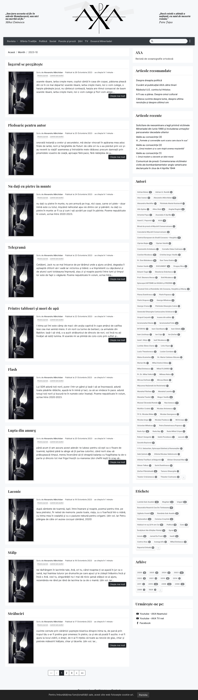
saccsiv (182, 437)
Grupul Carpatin (145, 317)
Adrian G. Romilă (163, 192)
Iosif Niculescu (161, 340)
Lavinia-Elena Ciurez (147, 346)
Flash (12, 369)
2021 (152, 578)
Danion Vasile (144, 266)
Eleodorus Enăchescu (165, 272)
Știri (80, 41)
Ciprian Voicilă (163, 243)
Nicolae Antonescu (166, 408)
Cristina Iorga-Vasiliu (170, 255)
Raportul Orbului (145, 547)
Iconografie (160, 542)
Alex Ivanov (143, 198)
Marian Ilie (142, 363)
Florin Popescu (166, 294)
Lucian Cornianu (168, 351)
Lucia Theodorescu (146, 351)
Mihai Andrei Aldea (161, 363)
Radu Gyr (142, 431)
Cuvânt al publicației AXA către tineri (156, 85)
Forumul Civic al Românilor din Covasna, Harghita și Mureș (163, 289)
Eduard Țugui (144, 272)
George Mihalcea (165, 300)
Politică (43, 41)
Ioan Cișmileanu (159, 329)
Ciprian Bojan (144, 243)
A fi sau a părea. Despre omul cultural (156, 94)
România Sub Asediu (167, 513)
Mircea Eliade (163, 380)
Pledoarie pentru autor (27, 125)
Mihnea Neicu (166, 374)
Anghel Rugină (176, 209)
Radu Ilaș (158, 431)
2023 (178, 573)
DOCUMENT (162, 266)
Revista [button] (11, 41)
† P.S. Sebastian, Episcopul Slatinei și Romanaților (159, 448)
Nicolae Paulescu (163, 420)
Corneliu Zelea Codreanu (173, 249)
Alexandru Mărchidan (53, 72)
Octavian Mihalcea (146, 426)
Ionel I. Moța (143, 340)
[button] (76, 673)
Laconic (14, 491)
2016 (165, 578)
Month (21, 52)
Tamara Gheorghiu (169, 471)
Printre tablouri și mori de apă (33, 308)
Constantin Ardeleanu (147, 249)
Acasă (11, 52)
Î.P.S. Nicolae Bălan (146, 414)
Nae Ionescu (171, 403)
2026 (141, 573)
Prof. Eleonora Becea (147, 277)
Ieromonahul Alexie (146, 323)
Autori (141, 181)
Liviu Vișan (166, 346)
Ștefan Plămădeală (146, 471)
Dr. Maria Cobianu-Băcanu (169, 357)
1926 (152, 590)
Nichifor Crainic (145, 408)
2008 (179, 584)
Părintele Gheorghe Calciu (167, 306)
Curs (183, 525)
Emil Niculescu (168, 277)
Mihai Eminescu (144, 369)
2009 (166, 584)
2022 (141, 578)
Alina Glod (158, 209)
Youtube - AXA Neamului (153, 613)
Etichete (142, 491)
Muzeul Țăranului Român (148, 403)
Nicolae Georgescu (169, 414)
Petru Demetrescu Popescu (172, 426)
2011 (140, 584)
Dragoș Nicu (180, 266)
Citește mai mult (117, 96)
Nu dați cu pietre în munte (29, 186)
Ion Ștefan (173, 334)
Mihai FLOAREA (164, 369)
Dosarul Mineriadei (101, 41)
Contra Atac (143, 542)
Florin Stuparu (144, 300)
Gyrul (172, 530)
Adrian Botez (144, 192)
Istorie (141, 536)
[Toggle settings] (190, 41)
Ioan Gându (177, 329)
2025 (154, 573)
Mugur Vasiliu (164, 397)
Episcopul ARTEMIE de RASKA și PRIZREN (156, 283)
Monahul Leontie (166, 391)
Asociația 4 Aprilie (165, 215)
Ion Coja (159, 334)
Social (52, 41)
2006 (140, 590)
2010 (152, 584)
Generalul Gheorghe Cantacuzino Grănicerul (156, 312)
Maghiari (167, 502)
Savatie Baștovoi (145, 442)
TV (86, 41)
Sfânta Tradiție (28, 41)
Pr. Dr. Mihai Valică (146, 374)
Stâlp (12, 552)
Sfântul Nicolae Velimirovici (166, 454)
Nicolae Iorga (144, 420)
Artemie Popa (144, 215)
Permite (143, 694)
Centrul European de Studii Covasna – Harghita (158, 237)
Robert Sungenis (145, 437)
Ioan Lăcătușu (144, 334)
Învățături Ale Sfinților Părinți (150, 530)
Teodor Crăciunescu (146, 477)
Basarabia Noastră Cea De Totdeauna (154, 507)
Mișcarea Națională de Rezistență (152, 386)
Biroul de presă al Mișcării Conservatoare (155, 226)
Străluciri (16, 613)
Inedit (174, 536)
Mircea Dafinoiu (145, 380)
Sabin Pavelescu (166, 437)
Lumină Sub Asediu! (147, 502)
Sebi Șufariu (143, 454)
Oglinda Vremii (145, 513)
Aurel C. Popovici (145, 220)
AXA (139, 52)
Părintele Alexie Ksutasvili (172, 203)
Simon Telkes (143, 465)
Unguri (181, 502)
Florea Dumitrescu (146, 294)
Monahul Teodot (145, 397)
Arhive (141, 562)
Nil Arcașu (181, 420)
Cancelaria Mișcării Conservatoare (153, 232)
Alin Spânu (142, 209)
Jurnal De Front (158, 536)
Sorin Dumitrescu (163, 465)
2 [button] (66, 672)
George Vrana (144, 306)
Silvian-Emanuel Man (177, 460)
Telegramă (17, 247)
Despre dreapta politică (149, 80)
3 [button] (71, 672)
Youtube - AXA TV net (152, 618)
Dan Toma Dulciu (168, 260)
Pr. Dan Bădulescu (146, 260)
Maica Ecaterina (145, 357)
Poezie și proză (67, 41)
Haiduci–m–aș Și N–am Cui (149, 525)
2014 (176, 578)
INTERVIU (142, 329)
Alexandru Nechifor (146, 203)
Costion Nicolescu (146, 255)
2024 (166, 573)
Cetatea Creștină (163, 519)
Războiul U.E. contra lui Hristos (153, 89)
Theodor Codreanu (170, 477)
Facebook (145, 623)
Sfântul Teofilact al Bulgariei (150, 460)
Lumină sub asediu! (56, 75)
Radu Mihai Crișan (175, 431)
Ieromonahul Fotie (169, 323)
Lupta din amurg (22, 430)
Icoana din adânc (165, 317)
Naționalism (143, 519)
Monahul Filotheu (145, 391)
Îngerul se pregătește (25, 64)
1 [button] (61, 672)
